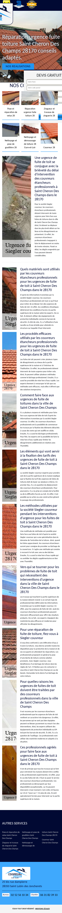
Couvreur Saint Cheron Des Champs (50, 841)
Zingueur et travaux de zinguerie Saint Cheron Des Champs (10, 846)
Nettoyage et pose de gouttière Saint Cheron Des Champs (30, 835)
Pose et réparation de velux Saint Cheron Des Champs (11, 835)
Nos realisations (18, 66)
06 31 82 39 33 (49, 895)
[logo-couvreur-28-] (18, 873)
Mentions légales (42, 909)
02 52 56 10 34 (19, 895)
